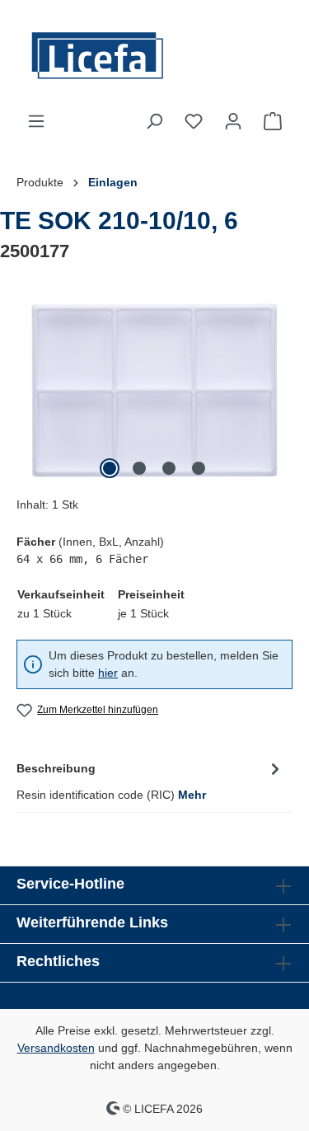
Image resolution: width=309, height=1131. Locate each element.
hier (108, 672)
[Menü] (36, 121)
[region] (154, 390)
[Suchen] (154, 121)
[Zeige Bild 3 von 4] (169, 468)
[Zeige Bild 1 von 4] (109, 468)
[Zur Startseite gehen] (154, 56)
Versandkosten (56, 1047)
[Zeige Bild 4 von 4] (198, 468)
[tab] (150, 780)
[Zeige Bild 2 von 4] (139, 468)
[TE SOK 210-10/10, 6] (154, 390)
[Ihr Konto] (233, 121)
